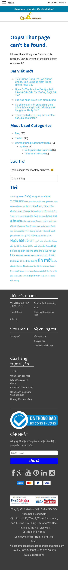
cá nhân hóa (31, 216)
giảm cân (16, 220)
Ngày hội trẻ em (22, 240)
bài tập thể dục (37, 197)
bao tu (21, 197)
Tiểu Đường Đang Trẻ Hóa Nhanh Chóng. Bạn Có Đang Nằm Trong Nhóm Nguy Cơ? (33, 82)
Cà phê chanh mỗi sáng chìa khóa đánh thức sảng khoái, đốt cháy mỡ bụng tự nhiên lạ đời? (35, 107)
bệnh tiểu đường (34, 206)
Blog (17, 133)
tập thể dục (38, 266)
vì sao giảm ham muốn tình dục (37, 271)
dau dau (42, 216)
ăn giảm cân (33, 275)
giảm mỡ (47, 221)
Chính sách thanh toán (21, 387)
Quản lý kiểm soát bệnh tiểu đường (37, 246)
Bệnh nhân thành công (45, 303)
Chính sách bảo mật (44, 345)
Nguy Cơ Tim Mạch (43, 236)
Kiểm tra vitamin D (43, 231)
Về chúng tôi (40, 336)
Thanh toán (16, 312)
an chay (14, 196)
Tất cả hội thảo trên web (35, 154)
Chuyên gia (39, 341)
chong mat (20, 216)
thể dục (22, 261)
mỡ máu (31, 235)
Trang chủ (15, 336)
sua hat (48, 250)
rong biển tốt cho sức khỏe (29, 250)
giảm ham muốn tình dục (32, 221)
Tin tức (19, 138)
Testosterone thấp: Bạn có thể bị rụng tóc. (31, 255)
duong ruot (51, 216)
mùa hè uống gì (20, 236)
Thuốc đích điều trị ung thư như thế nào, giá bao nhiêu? (35, 116)
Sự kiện (23, 146)
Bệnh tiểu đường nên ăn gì (33, 211)
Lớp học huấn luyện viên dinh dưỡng (35, 99)
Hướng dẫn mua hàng (21, 399)
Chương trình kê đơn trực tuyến (32, 142)
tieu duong (31, 261)
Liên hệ (13, 319)
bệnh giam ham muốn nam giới (36, 202)
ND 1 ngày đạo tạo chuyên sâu (38, 150)
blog (28, 196)
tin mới (45, 260)
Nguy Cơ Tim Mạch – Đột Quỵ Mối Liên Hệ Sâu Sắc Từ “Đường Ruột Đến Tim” (36, 92)
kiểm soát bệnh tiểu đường (24, 231)
